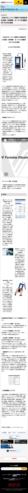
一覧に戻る (14, 458)
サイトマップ (22, 478)
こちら (20, 427)
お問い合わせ (6, 479)
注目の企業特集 (16, 474)
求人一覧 (24, 474)
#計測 (9, 433)
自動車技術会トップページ (14, 480)
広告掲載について (14, 478)
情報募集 (14, 476)
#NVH (14, 433)
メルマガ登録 (18, 2)
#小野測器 (4, 433)
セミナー (9, 474)
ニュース (4, 474)
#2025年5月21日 (21, 433)
